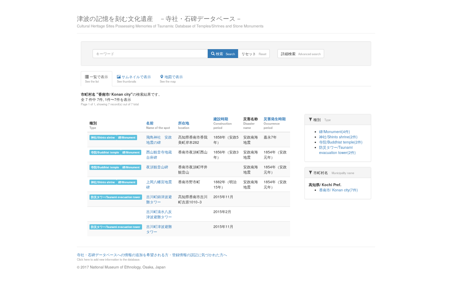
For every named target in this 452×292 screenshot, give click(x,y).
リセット (253, 53)
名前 (150, 122)
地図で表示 (171, 78)
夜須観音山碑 (157, 166)
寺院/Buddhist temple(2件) (341, 142)
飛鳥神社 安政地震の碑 (159, 139)
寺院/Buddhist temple (105, 152)
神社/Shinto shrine (103, 137)
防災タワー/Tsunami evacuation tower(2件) (337, 150)
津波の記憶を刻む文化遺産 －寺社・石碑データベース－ (170, 21)
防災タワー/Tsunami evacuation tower (115, 197)
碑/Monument (126, 137)
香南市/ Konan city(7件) (338, 189)
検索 (225, 53)
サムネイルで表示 (134, 78)
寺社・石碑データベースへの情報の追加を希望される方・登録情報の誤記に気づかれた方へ (152, 256)
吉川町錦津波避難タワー (159, 199)
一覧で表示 (96, 78)
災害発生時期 (275, 118)
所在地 (183, 122)
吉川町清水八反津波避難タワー (159, 214)
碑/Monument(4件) (334, 131)
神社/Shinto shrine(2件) (338, 136)
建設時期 (220, 118)
